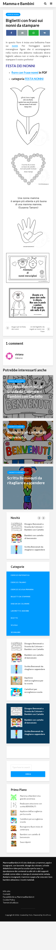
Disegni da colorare (16, 381)
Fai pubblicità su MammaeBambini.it (18, 897)
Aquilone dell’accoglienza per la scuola (33, 681)
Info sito (6, 891)
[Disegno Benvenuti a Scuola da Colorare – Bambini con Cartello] (28, 396)
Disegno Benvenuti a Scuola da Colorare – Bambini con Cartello (34, 527)
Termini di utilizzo (10, 902)
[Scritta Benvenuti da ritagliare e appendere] (28, 487)
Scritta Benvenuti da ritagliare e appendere (34, 548)
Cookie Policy (9, 899)
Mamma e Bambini (18, 3)
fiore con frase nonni (24, 72)
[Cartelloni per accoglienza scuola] (16, 691)
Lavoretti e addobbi (16, 427)
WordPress (47, 915)
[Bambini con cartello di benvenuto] (28, 442)
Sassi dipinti (25, 842)
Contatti (6, 894)
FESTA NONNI (34, 78)
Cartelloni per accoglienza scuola (33, 690)
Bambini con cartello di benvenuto (34, 537)
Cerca (28, 774)
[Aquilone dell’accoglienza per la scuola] (16, 680)
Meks (31, 915)
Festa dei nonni (13, 14)
